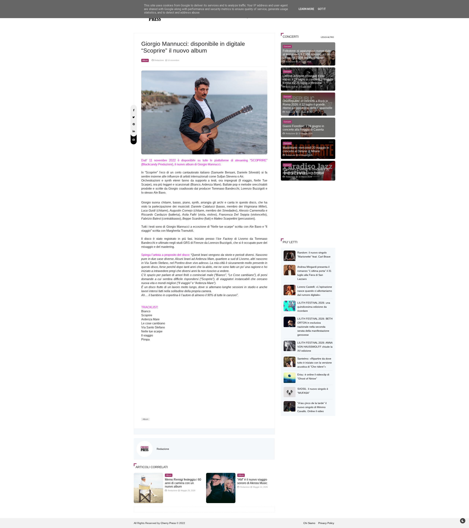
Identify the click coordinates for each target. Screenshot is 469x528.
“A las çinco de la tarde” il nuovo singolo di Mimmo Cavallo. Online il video (311, 407)
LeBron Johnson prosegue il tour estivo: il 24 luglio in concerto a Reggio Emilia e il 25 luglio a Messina (308, 79)
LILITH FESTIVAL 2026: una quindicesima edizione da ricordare (313, 306)
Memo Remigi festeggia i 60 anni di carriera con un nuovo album (183, 483)
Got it (322, 9)
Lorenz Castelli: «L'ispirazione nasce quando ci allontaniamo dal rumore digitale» (314, 290)
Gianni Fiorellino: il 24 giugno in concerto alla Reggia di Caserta (303, 127)
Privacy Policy (326, 523)
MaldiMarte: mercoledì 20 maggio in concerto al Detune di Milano (306, 149)
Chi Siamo (309, 523)
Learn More (306, 9)
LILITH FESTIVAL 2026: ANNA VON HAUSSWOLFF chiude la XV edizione (315, 346)
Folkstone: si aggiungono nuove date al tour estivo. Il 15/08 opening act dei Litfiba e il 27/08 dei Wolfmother (307, 54)
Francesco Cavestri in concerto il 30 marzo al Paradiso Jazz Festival (306, 171)
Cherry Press (168, 523)
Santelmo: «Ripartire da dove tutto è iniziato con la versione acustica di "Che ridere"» (314, 362)
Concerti (287, 46)
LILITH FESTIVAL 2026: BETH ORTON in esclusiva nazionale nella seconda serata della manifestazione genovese (315, 326)
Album (145, 60)
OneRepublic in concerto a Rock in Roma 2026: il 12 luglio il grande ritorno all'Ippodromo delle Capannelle (307, 104)
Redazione (163, 448)
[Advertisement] (308, 209)
